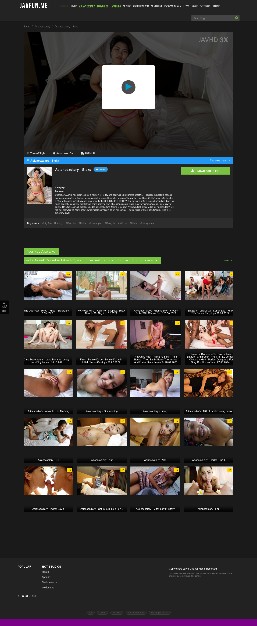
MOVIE (194, 6)
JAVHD (74, 6)
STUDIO (216, 6)
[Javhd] (33, 5)
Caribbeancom (50, 582)
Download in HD (208, 170)
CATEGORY (205, 6)
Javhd (27, 26)
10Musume (48, 587)
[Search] (237, 18)
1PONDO (127, 6)
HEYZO (186, 6)
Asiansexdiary (42, 26)
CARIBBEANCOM (141, 6)
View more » (231, 260)
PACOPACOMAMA (172, 6)
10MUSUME (156, 6)
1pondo (46, 577)
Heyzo (45, 571)
